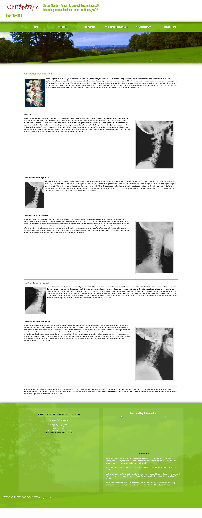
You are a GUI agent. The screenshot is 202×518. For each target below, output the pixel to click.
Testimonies (89, 26)
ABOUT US (50, 414)
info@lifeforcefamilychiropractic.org (59, 432)
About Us (62, 26)
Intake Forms (170, 26)
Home (35, 26)
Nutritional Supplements (116, 26)
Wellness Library (143, 26)
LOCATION (75, 414)
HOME (40, 414)
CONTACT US (62, 414)
